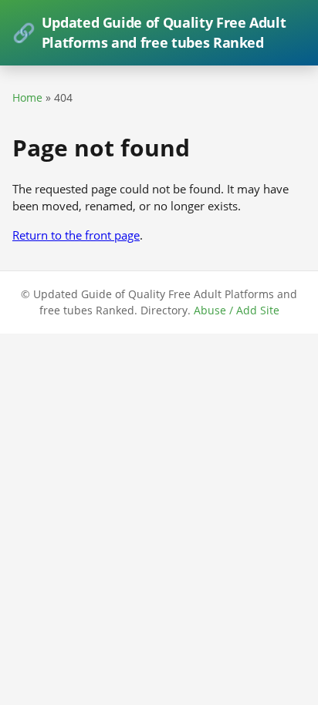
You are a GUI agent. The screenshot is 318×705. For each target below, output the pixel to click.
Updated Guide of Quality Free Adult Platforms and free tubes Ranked (149, 32)
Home (27, 97)
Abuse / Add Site (236, 310)
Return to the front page (76, 235)
